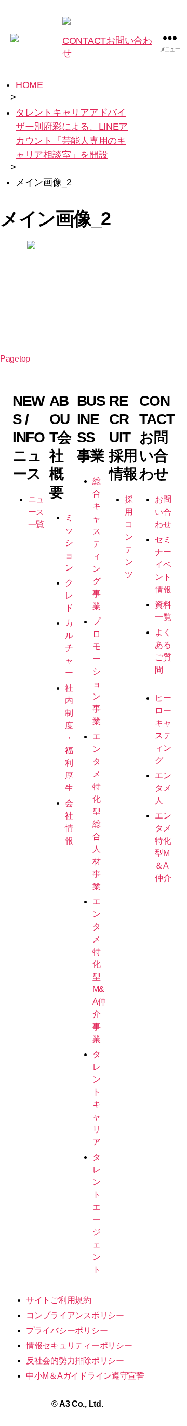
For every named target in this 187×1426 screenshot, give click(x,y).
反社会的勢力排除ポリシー (75, 1360)
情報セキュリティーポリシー (79, 1345)
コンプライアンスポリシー (75, 1315)
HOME (29, 85)
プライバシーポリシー (67, 1330)
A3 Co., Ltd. (81, 1403)
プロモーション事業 (96, 671)
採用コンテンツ (129, 537)
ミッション (69, 542)
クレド (69, 595)
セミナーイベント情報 (163, 564)
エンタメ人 (163, 788)
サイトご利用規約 (58, 1300)
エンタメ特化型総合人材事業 (96, 811)
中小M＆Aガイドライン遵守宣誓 (85, 1375)
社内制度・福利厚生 (69, 738)
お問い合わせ (163, 512)
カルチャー (69, 647)
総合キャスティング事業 (96, 544)
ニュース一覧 (36, 512)
